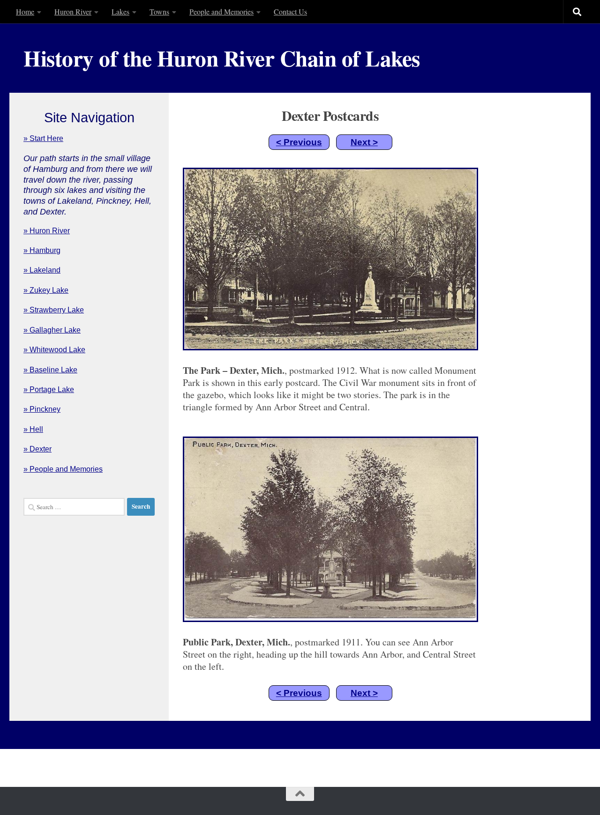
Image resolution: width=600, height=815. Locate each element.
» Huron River (46, 231)
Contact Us (290, 11)
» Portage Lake (48, 389)
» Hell (33, 429)
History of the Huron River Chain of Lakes (221, 58)
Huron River (72, 11)
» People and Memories (63, 469)
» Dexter (37, 449)
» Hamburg (41, 250)
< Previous (299, 142)
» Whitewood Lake (54, 350)
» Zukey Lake (45, 290)
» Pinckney (41, 409)
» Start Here (43, 138)
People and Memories (221, 11)
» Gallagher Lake (52, 330)
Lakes (120, 11)
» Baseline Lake (50, 370)
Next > (364, 142)
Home (25, 11)
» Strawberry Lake (53, 310)
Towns (159, 11)
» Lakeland (41, 270)
